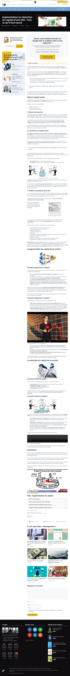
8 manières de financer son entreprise (35, 560)
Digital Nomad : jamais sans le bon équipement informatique (55, 561)
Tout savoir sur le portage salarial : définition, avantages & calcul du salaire (56, 542)
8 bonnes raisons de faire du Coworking (56, 578)
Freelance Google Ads (30, 640)
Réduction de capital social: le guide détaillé (34, 512)
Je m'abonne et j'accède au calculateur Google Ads (47, 57)
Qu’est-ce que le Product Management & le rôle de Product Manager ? (36, 579)
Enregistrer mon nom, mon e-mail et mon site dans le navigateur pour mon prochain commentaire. (45, 611)
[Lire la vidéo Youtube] (47, 327)
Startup (29, 517)
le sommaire (33, 63)
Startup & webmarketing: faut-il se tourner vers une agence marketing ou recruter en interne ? (36, 543)
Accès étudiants (65, 4)
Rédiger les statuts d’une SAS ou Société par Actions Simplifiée (37, 513)
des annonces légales (37, 242)
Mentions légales (47, 668)
